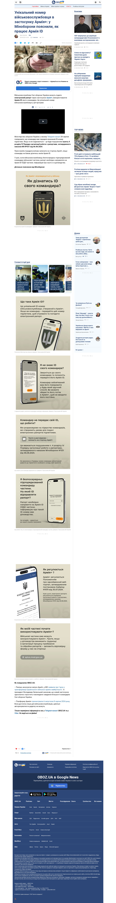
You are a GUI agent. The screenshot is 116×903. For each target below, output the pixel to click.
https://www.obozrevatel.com (74, 855)
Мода (46, 847)
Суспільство (87, 801)
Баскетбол (38, 812)
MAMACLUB (45, 841)
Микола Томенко (80, 268)
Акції (48, 824)
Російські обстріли (78, 6)
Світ (38, 801)
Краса (41, 847)
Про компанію (33, 764)
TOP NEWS (78, 130)
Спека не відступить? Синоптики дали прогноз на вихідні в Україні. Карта (82, 56)
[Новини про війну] (45, 753)
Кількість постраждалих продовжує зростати (88, 161)
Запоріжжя (42, 807)
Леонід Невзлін (79, 320)
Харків (35, 807)
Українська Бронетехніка (82, 332)
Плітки (36, 847)
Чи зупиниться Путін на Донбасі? (84, 304)
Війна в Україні (45, 6)
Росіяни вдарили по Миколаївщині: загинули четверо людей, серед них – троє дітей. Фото (88, 171)
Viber (16, 713)
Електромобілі (41, 824)
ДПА (52, 818)
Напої (37, 830)
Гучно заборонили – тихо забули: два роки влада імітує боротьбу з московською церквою (84, 264)
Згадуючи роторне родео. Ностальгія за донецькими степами (84, 339)
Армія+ (49, 98)
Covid (50, 841)
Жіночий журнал (54, 847)
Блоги (73, 801)
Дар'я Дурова (23, 35)
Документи (50, 767)
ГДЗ (30, 818)
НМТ (60, 818)
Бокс (48, 812)
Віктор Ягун (79, 256)
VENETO (68, 6)
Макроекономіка (45, 835)
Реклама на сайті (34, 767)
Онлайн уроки (45, 818)
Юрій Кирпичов (80, 344)
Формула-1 (55, 812)
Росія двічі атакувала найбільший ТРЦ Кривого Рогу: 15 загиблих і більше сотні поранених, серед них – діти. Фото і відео (87, 156)
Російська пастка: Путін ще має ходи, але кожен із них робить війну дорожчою (85, 252)
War (30, 35)
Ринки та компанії (34, 835)
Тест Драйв (32, 824)
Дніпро (48, 807)
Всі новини (98, 801)
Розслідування (65, 801)
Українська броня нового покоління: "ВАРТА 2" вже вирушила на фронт (84, 327)
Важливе (78, 11)
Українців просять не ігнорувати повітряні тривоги (86, 43)
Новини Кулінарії (45, 830)
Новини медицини (34, 841)
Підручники (36, 818)
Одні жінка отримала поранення (84, 176)
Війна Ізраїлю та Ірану (57, 6)
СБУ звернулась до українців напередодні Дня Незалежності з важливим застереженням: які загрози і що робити (87, 38)
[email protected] (35, 889)
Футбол (31, 812)
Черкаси (54, 807)
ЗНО (56, 818)
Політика (29, 801)
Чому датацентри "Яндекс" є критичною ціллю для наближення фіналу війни (83, 240)
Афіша (31, 847)
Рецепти (31, 830)
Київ (30, 807)
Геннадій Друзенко (80, 308)
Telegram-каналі (53, 137)
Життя (51, 801)
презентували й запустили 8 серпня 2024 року (51, 701)
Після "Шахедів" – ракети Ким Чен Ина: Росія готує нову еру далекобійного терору (84, 315)
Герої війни (35, 6)
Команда (49, 764)
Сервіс (53, 824)
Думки (77, 233)
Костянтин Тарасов (81, 244)
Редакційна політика (25, 753)
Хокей (44, 812)
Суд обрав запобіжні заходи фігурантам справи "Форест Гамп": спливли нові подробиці (87, 187)
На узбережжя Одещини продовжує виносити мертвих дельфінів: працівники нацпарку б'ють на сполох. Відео (82, 77)
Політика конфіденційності (90, 764)
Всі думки (79, 350)
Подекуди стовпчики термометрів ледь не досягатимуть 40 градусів (82, 63)
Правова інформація (70, 764)
